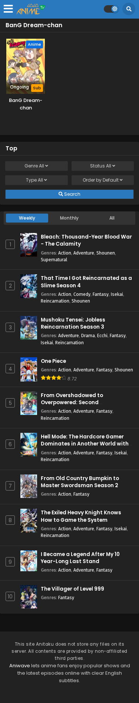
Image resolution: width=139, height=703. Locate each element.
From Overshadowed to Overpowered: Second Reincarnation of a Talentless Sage (80, 406)
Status (100, 166)
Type (34, 180)
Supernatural (54, 259)
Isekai (117, 294)
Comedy (81, 294)
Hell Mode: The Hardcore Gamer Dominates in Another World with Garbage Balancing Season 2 (85, 443)
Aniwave (19, 665)
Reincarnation (55, 301)
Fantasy (101, 294)
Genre (34, 166)
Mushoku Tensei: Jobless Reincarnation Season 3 (73, 323)
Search (71, 194)
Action (64, 253)
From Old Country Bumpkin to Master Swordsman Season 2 (80, 482)
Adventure (83, 253)
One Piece (53, 361)
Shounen (105, 253)
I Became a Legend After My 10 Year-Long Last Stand (80, 558)
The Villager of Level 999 (72, 588)
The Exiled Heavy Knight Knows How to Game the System (81, 516)
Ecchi (102, 335)
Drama (88, 335)
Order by (101, 180)
